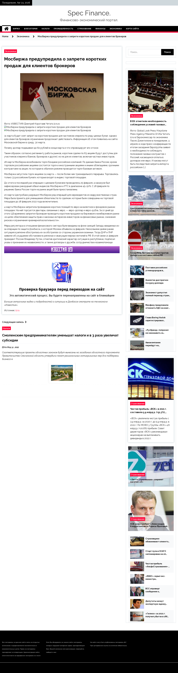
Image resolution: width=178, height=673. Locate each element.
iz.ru (17, 310)
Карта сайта (132, 29)
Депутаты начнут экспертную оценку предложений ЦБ (155, 603)
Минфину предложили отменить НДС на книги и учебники (157, 307)
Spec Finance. (89, 13)
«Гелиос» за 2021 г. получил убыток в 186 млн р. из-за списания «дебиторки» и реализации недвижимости (156, 615)
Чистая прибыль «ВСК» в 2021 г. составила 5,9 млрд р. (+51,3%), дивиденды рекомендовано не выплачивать (148, 411)
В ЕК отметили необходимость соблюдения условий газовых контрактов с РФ (148, 123)
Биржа (16, 29)
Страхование (84, 29)
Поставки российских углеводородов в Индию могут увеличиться (156, 269)
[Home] (6, 29)
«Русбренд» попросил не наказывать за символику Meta (157, 331)
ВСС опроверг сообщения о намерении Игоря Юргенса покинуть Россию (155, 590)
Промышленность (63, 29)
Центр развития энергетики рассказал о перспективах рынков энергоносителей (150, 209)
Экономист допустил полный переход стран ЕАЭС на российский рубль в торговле (157, 294)
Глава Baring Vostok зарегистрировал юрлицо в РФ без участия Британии (155, 319)
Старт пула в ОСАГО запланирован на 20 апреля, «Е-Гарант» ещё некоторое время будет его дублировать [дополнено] (157, 553)
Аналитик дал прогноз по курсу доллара (156, 281)
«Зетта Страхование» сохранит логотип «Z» (146, 480)
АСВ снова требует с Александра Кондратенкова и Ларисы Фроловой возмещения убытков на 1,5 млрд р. (148, 525)
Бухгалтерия (30, 29)
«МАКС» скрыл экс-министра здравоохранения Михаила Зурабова (155, 578)
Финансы (100, 29)
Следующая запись (13, 322)
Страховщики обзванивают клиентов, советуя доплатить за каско (157, 540)
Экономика (116, 29)
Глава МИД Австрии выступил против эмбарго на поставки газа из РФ (149, 254)
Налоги (46, 29)
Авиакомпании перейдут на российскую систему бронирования (156, 344)
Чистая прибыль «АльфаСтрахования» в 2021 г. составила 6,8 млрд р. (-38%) (157, 565)
